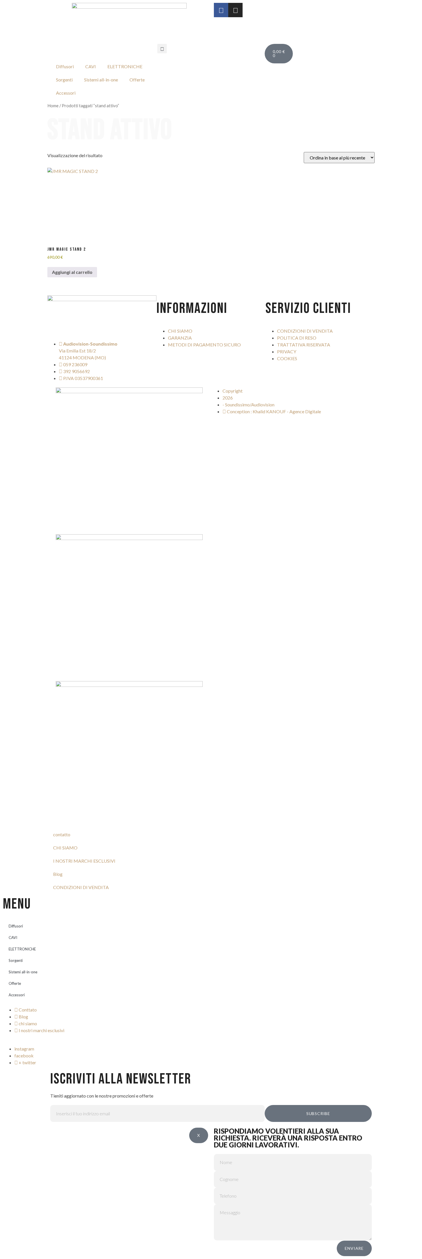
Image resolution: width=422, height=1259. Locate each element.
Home (53, 105)
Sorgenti (64, 79)
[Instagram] (235, 10)
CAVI (90, 66)
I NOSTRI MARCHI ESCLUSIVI (84, 861)
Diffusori (65, 66)
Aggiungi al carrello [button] (72, 272)
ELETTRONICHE (124, 66)
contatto (61, 834)
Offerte (137, 79)
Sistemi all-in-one (101, 79)
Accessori (66, 93)
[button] (162, 48)
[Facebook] (221, 10)
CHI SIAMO (65, 847)
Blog (58, 874)
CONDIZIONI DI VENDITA (81, 887)
